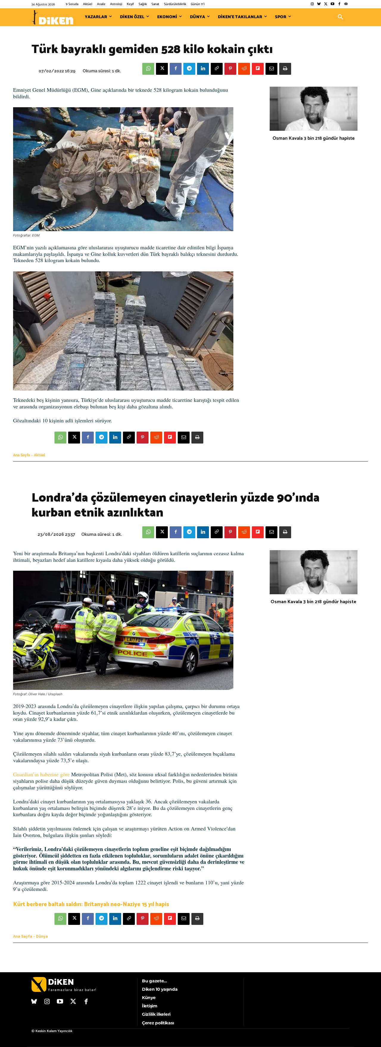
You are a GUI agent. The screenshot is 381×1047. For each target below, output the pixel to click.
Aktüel (39, 455)
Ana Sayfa (21, 455)
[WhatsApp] (148, 69)
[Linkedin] (203, 69)
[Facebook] (339, 4)
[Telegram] (189, 69)
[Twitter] (325, 4)
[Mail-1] (346, 4)
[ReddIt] (244, 69)
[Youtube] (332, 4)
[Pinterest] (230, 69)
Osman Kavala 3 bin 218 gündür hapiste (314, 138)
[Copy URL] (217, 69)
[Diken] (52, 17)
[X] (162, 69)
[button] (340, 17)
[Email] (271, 69)
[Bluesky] (319, 4)
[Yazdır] (285, 69)
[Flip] (258, 69)
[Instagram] (312, 4)
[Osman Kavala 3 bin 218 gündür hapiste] (313, 109)
